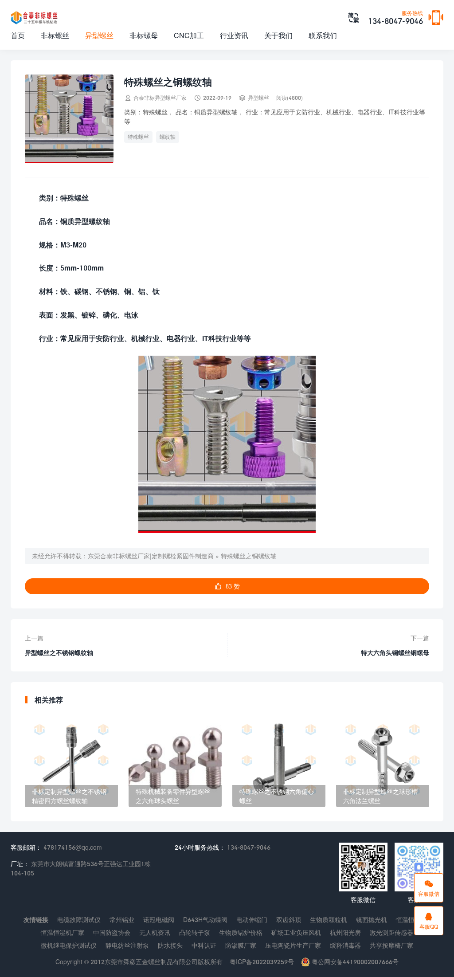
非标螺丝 (55, 35)
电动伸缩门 (251, 919)
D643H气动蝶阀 (205, 919)
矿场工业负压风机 (296, 932)
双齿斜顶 (288, 919)
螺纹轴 (168, 136)
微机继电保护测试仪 (69, 945)
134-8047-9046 (395, 18)
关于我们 (278, 35)
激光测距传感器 (391, 932)
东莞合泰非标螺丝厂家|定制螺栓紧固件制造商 (151, 556)
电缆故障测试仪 (79, 919)
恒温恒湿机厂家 (62, 932)
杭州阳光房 (345, 932)
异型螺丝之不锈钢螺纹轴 (59, 652)
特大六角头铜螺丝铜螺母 (395, 652)
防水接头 (170, 945)
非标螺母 (143, 35)
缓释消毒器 (345, 945)
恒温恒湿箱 (411, 919)
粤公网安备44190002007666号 (354, 961)
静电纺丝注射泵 (127, 945)
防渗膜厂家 (240, 945)
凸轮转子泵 (194, 932)
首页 (18, 35)
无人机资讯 (154, 932)
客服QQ (428, 920)
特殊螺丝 (138, 136)
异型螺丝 (99, 35)
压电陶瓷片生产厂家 (293, 945)
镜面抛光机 (371, 919)
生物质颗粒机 (328, 919)
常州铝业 (122, 919)
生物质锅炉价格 (240, 932)
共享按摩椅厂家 (391, 945)
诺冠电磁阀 (158, 919)
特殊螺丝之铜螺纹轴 (249, 556)
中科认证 (204, 945)
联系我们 (323, 35)
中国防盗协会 (111, 932)
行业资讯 (234, 35)
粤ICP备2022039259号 (262, 961)
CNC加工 (189, 35)
